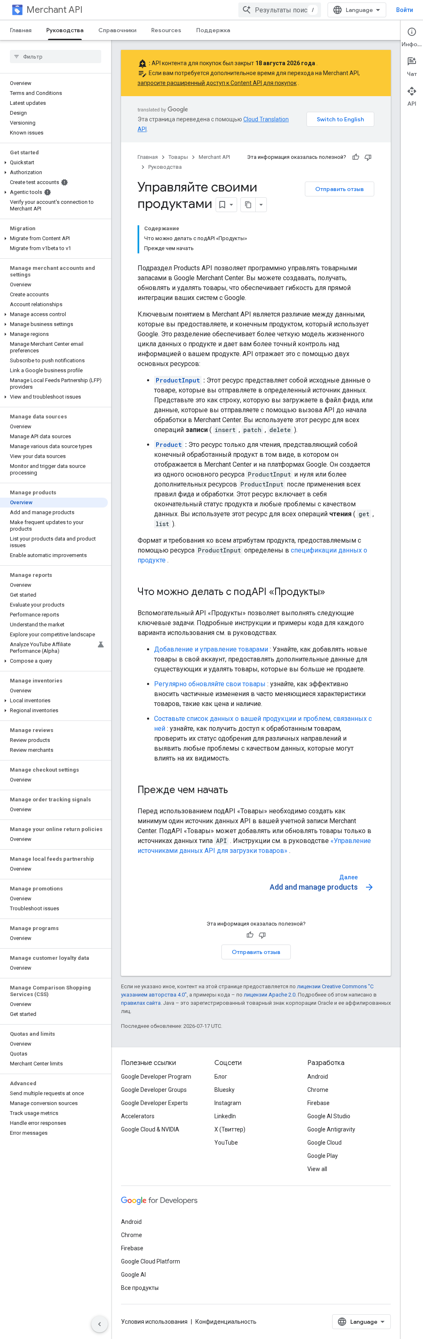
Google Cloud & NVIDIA (150, 1129)
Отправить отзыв (339, 189)
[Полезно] (355, 157)
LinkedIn (225, 1116)
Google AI (133, 1274)
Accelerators (137, 1116)
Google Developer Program (156, 1076)
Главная (20, 30)
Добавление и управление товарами (211, 649)
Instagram (227, 1103)
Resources (166, 30)
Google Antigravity (331, 1129)
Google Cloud (324, 1142)
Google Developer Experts (154, 1103)
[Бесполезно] (368, 157)
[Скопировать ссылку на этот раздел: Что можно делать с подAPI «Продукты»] (333, 592)
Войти (404, 10)
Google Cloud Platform (150, 1261)
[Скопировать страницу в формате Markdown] (248, 205)
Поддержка (213, 30)
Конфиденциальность (226, 1321)
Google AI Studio (328, 1116)
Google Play (322, 1155)
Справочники (117, 30)
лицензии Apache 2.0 (269, 995)
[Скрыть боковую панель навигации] (99, 1324)
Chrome (317, 1089)
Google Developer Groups (154, 1089)
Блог (220, 1076)
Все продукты (140, 1288)
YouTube (226, 1142)
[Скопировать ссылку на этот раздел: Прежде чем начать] (236, 791)
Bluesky (224, 1089)
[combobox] (279, 9)
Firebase (318, 1103)
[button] (54, 163)
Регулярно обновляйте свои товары (210, 684)
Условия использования (154, 1321)
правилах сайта (141, 1003)
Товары (178, 157)
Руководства (64, 30)
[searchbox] (55, 56)
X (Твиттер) (229, 1129)
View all (317, 1169)
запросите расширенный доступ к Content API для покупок (217, 83)
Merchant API (54, 9)
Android (317, 1076)
